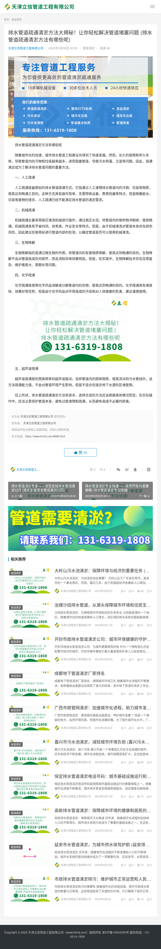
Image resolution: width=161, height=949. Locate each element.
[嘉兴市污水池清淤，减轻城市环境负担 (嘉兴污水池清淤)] (29, 752)
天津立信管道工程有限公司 (25, 48)
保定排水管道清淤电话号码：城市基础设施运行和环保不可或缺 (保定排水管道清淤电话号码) (103, 776)
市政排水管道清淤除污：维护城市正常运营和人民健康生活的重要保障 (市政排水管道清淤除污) (103, 879)
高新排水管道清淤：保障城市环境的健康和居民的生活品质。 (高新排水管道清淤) (103, 810)
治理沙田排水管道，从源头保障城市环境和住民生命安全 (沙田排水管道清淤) (103, 605)
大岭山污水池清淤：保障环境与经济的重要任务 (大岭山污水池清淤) (102, 571)
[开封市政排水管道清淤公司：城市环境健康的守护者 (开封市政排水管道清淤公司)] (29, 649)
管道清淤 (89, 48)
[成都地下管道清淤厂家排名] (29, 683)
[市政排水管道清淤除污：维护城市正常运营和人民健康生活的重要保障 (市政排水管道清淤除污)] (29, 889)
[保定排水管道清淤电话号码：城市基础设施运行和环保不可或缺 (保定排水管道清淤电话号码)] (29, 786)
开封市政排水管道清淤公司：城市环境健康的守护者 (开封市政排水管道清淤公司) (103, 639)
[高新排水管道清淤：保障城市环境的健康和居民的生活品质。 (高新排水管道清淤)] (29, 820)
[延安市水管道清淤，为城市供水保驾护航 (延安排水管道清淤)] (29, 854)
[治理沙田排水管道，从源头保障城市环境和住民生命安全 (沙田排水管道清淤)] (29, 615)
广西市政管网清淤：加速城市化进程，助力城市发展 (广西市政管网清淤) (103, 708)
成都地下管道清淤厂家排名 (80, 673)
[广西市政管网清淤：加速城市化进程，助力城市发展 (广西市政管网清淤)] (29, 717)
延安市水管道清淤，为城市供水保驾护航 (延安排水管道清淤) (102, 845)
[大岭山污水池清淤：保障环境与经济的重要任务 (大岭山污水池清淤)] (29, 580)
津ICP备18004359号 (116, 932)
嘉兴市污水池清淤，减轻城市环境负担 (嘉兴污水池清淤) (102, 742)
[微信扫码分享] (118, 469)
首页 (6, 19)
